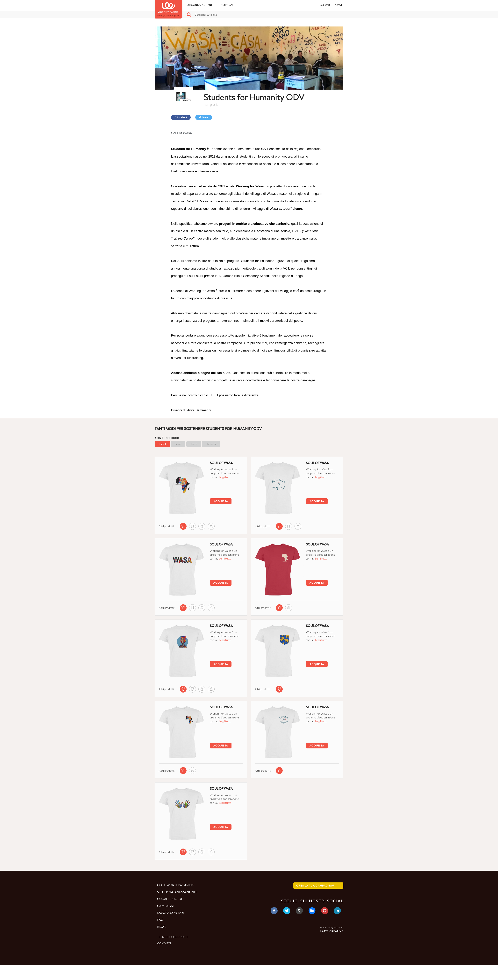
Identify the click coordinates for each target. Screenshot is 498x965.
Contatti (164, 943)
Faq (160, 919)
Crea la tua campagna (314, 885)
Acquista (220, 501)
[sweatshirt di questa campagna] (201, 526)
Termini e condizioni (173, 937)
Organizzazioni (199, 4)
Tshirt (162, 444)
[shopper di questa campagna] (211, 526)
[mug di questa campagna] (192, 526)
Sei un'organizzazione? (177, 892)
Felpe (178, 444)
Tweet (205, 117)
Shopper (211, 444)
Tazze (193, 444)
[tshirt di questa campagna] (183, 526)
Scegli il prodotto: (167, 437)
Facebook (182, 117)
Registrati (325, 4)
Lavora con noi (170, 912)
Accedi (338, 4)
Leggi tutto (225, 477)
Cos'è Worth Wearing (175, 885)
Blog (161, 926)
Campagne (226, 4)
